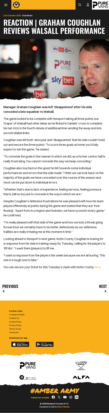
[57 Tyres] (28, 378)
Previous (9, 286)
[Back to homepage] (16, 5)
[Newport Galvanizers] (81, 365)
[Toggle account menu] (88, 5)
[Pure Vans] (100, 5)
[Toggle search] (80, 5)
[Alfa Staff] (81, 378)
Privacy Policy (15, 325)
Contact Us (14, 318)
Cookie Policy (15, 322)
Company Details (17, 314)
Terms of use (15, 329)
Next (103, 286)
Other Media (63, 407)
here (97, 267)
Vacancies (14, 332)
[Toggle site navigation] (5, 5)
